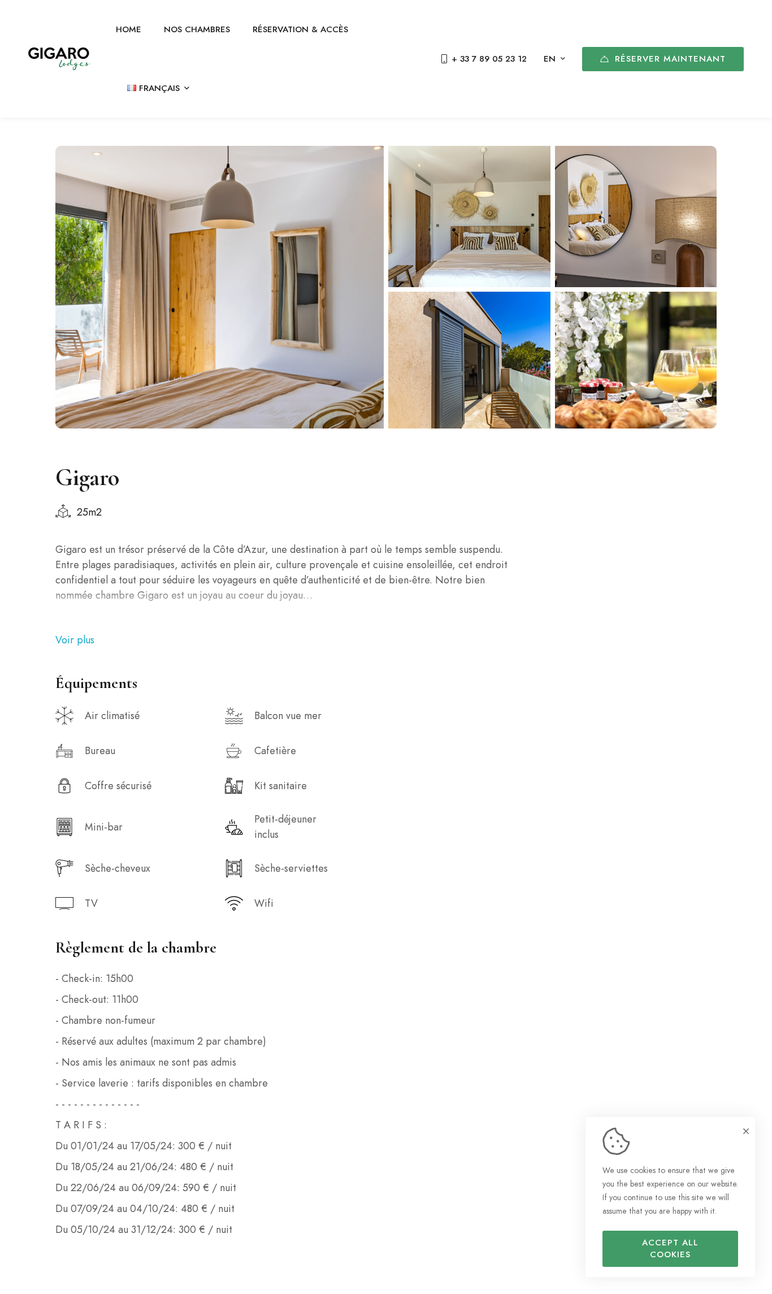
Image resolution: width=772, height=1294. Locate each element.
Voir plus (74, 640)
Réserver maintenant (670, 59)
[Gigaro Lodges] (59, 58)
